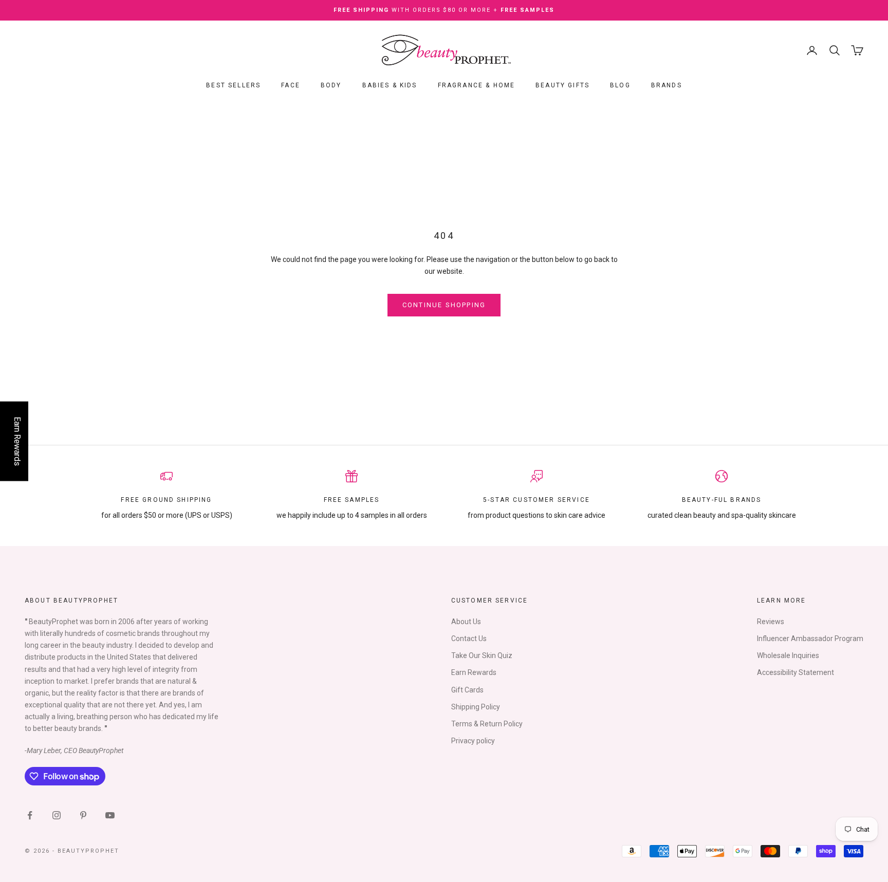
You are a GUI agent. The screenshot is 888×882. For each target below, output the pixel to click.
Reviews (770, 621)
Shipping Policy (475, 707)
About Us (466, 621)
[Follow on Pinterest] (83, 815)
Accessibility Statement (795, 672)
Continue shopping (444, 305)
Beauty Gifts (562, 85)
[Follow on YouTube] (110, 815)
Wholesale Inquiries (788, 655)
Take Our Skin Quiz (481, 655)
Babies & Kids (389, 85)
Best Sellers (233, 85)
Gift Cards (467, 690)
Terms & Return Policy (487, 724)
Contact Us (469, 638)
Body (331, 85)
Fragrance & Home (476, 85)
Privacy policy (473, 741)
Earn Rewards (473, 672)
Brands (666, 85)
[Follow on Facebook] (30, 815)
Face (290, 85)
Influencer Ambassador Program (810, 638)
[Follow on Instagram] (56, 815)
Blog (620, 85)
